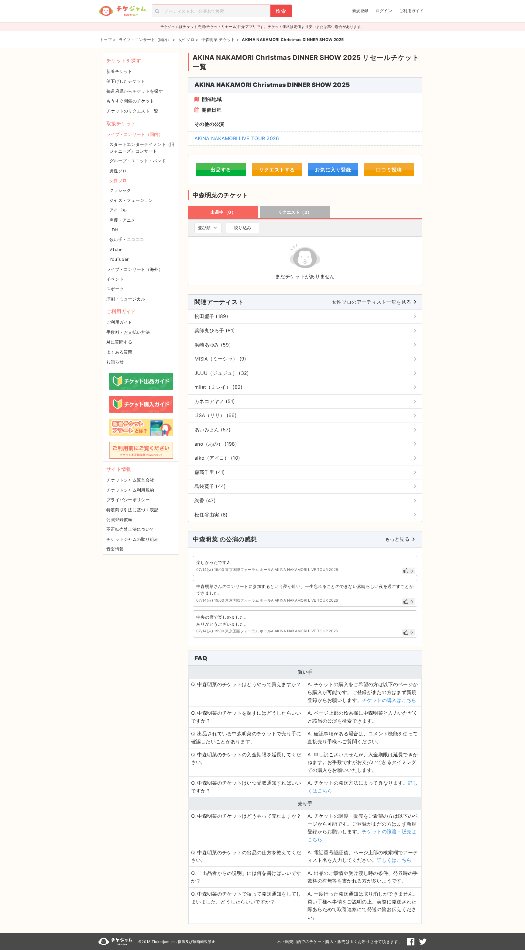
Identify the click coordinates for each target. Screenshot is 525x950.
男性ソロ (118, 170)
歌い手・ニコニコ (126, 239)
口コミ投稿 (389, 170)
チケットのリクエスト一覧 (132, 110)
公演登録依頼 (119, 519)
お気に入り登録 (333, 170)
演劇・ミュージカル (126, 298)
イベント (115, 279)
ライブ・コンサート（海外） (134, 269)
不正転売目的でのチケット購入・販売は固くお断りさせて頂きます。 (339, 941)
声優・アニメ (122, 220)
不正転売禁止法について (130, 529)
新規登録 (360, 10)
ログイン (384, 10)
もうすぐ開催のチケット (130, 100)
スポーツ (115, 288)
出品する (221, 170)
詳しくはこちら (394, 860)
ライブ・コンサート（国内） (134, 134)
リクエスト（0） (295, 212)
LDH (113, 229)
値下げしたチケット (126, 81)
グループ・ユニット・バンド (137, 160)
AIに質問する (119, 341)
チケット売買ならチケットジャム (122, 11)
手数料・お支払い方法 (128, 332)
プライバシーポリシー (128, 499)
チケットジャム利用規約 (130, 489)
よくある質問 (119, 351)
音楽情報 (115, 548)
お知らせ (115, 361)
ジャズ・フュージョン (131, 200)
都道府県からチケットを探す (134, 91)
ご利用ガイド (411, 10)
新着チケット (119, 71)
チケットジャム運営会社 (130, 479)
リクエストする (277, 170)
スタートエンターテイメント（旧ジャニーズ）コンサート (142, 148)
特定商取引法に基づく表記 (132, 509)
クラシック (120, 190)
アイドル (118, 209)
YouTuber (119, 259)
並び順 (204, 227)
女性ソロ (118, 180)
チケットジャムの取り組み (132, 539)
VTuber (116, 249)
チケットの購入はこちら (389, 700)
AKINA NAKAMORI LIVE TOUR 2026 (236, 138)
